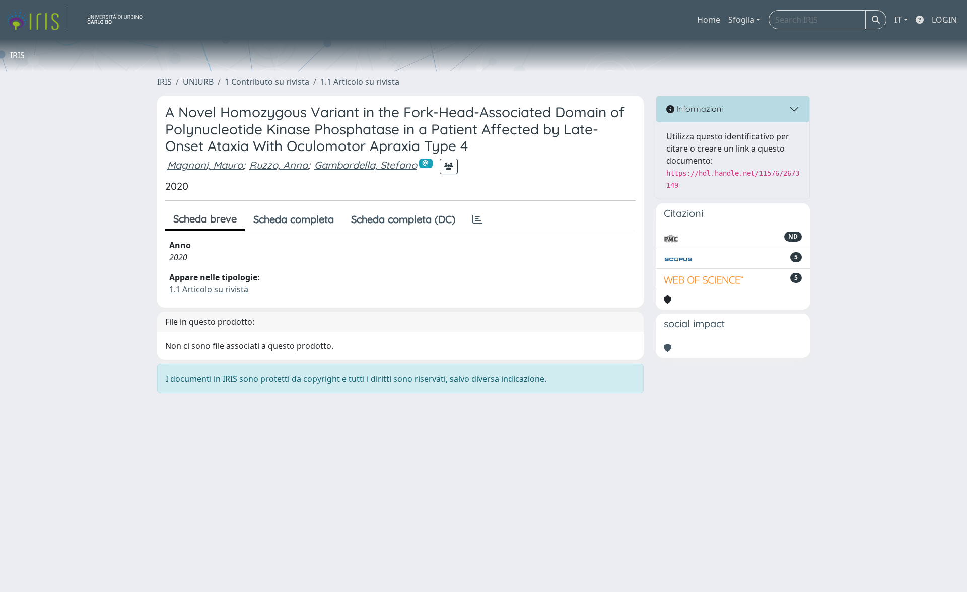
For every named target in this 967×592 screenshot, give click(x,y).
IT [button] (898, 19)
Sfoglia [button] (741, 19)
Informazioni (698, 109)
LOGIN (944, 19)
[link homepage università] (119, 20)
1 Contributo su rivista (267, 81)
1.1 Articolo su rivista (359, 81)
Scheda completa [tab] (293, 219)
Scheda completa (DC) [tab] (403, 219)
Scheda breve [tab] (205, 218)
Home (708, 19)
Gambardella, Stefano (365, 165)
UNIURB (198, 81)
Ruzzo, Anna (278, 165)
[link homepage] (36, 20)
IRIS (164, 81)
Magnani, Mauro (205, 165)
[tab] (477, 219)
